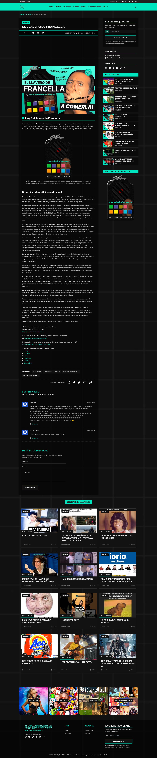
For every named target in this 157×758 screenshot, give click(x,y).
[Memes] (63, 700)
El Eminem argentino (34, 536)
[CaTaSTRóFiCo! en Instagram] (106, 68)
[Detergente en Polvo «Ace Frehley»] (39, 646)
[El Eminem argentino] (39, 520)
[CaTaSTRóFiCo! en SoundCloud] (124, 68)
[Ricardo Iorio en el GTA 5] (108, 90)
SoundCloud (28, 363)
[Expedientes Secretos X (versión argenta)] (108, 99)
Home (51, 7)
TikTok (26, 356)
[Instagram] (119, 1)
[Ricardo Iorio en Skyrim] (108, 152)
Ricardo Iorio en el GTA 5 (126, 88)
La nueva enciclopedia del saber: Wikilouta (37, 621)
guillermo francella (71, 372)
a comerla (37, 372)
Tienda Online (89, 730)
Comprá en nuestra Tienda (115, 58)
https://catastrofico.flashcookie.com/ (37, 344)
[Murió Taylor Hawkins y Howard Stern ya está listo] (39, 564)
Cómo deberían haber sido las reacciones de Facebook (116, 580)
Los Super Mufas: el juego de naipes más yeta (124, 134)
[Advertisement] (58, 50)
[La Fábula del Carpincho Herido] (117, 605)
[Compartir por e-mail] (38, 33)
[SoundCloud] (135, 1)
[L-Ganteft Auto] (78, 605)
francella (48, 372)
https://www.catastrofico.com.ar (33, 332)
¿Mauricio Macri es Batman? (77, 579)
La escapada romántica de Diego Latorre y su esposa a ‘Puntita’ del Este (77, 538)
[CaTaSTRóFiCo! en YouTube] (110, 68)
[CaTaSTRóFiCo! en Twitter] (121, 68)
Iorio (84, 7)
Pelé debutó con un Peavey (77, 662)
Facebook (27, 358)
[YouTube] (122, 1)
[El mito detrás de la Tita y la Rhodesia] (108, 81)
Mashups (67, 7)
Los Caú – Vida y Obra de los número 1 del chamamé (125, 108)
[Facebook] (129, 1)
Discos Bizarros (95, 7)
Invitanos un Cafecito (113, 55)
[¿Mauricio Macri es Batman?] (78, 564)
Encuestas (68, 733)
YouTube (27, 353)
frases (57, 372)
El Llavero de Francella (43, 27)
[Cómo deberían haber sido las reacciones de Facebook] (117, 564)
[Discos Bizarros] (123, 700)
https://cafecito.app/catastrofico (35, 338)
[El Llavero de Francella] (108, 117)
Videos (76, 7)
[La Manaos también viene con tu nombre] (108, 161)
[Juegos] (93, 700)
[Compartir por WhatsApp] (24, 33)
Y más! (105, 7)
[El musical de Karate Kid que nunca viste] (117, 520)
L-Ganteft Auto (70, 620)
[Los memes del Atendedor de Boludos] (108, 126)
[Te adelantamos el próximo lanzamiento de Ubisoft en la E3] (117, 646)
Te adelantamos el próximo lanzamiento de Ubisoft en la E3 (118, 663)
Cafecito (22, 1)
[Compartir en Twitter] (33, 33)
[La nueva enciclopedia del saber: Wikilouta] (39, 605)
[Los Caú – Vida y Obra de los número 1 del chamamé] (108, 108)
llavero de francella (31, 375)
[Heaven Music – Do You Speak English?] (108, 143)
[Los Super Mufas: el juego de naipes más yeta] (108, 135)
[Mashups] (33, 700)
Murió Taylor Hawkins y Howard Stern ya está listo (38, 580)
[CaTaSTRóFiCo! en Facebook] (117, 68)
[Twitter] (132, 1)
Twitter (26, 361)
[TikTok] (126, 1)
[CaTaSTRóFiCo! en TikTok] (113, 68)
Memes (58, 7)
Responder (35, 424)
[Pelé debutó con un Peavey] (78, 646)
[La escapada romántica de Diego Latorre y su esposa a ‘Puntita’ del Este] (78, 520)
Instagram (27, 351)
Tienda (28, 1)
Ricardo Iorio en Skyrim (125, 150)
